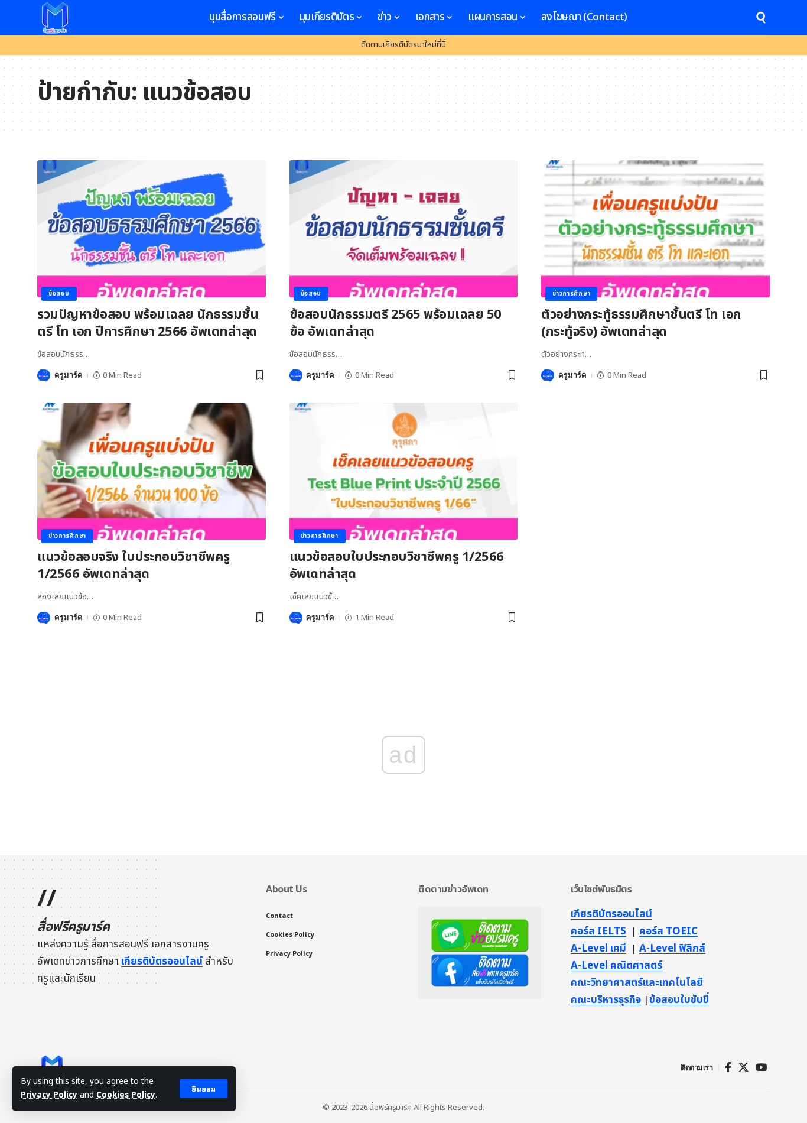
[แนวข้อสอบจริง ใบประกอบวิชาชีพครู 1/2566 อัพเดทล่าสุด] (151, 471)
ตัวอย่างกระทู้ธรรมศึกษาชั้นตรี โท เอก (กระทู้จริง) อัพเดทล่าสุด (641, 323)
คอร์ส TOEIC (668, 931)
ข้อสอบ (59, 293)
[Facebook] (728, 1067)
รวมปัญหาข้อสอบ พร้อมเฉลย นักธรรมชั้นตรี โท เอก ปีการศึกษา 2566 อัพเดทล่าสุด (147, 323)
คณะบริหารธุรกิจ (606, 1000)
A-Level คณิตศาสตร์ (616, 965)
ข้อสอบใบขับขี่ (679, 1000)
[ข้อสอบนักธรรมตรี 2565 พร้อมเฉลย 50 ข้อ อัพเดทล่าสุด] (403, 228)
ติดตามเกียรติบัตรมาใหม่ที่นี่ (403, 45)
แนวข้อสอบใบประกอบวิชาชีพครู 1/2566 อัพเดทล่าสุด (396, 565)
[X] (743, 1067)
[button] (203, 1088)
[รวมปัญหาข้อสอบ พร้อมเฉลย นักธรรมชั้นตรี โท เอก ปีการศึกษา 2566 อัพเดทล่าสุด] (151, 228)
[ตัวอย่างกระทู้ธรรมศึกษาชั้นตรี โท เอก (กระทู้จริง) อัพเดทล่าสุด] (655, 228)
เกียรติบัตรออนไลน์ (162, 961)
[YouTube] (761, 1067)
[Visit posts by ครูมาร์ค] (43, 375)
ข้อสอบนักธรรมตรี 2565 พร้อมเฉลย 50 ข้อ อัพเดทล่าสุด (395, 323)
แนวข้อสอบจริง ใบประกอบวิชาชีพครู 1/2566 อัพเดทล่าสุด (133, 565)
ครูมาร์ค (68, 375)
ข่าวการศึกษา (571, 293)
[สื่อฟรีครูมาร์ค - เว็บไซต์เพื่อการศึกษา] (55, 17)
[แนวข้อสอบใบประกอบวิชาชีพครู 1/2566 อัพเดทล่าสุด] (403, 471)
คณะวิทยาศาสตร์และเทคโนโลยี (637, 983)
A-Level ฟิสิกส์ (672, 948)
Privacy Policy (49, 1095)
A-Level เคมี (598, 948)
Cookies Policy (125, 1095)
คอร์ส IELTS (598, 931)
